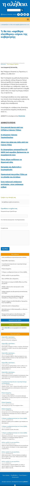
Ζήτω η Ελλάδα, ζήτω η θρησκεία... (10, 278)
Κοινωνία (3, 64)
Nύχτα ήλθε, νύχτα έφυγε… (8, 260)
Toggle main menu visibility (28, 19)
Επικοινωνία (15, 477)
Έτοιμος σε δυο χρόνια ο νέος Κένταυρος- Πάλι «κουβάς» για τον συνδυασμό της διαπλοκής (13, 314)
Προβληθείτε (14, 475)
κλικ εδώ (7, 328)
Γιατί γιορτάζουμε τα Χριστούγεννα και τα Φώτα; (14, 257)
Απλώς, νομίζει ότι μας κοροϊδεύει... (11, 275)
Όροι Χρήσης (6, 475)
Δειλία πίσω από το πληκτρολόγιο (10, 306)
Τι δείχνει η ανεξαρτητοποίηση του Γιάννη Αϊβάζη (14, 272)
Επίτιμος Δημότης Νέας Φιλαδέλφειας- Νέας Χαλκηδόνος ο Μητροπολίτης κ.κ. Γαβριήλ (13, 297)
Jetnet (25, 481)
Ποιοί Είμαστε (22, 475)
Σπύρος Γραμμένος (6, 268)
